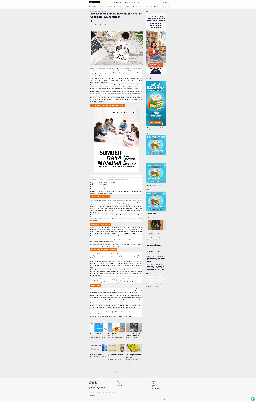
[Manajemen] (156, 7)
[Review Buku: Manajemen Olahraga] (116, 327)
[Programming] (149, 7)
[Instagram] (104, 392)
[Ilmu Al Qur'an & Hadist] (112, 7)
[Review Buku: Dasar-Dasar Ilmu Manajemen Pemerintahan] (134, 327)
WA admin (109, 193)
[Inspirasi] (121, 7)
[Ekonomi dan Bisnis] (162, 256)
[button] (164, 2)
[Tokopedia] (96, 394)
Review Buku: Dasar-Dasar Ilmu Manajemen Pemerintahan (134, 334)
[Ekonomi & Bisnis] (93, 7)
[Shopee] (91, 394)
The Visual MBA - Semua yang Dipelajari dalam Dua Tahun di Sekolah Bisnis (133, 356)
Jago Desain (116, 399)
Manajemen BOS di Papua (96, 333)
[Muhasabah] (134, 7)
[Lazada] (101, 394)
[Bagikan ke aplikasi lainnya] (110, 24)
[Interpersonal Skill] (165, 7)
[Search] (166, 2)
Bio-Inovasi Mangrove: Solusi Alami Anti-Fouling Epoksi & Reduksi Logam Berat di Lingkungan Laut (156, 245)
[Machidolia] (92, 395)
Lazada (108, 191)
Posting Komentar (116, 371)
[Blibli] (110, 394)
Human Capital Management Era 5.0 (115, 355)
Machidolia (121, 312)
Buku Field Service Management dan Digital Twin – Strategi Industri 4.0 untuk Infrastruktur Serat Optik (156, 268)
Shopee (103, 191)
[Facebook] (95, 392)
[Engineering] (102, 7)
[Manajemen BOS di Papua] (98, 327)
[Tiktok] (90, 392)
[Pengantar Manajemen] (98, 348)
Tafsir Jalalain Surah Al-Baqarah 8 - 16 (156, 234)
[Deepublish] (154, 242)
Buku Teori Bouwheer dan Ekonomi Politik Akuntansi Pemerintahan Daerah (156, 260)
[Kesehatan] (127, 7)
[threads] (99, 392)
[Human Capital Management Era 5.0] (116, 348)
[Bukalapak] (106, 394)
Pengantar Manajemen (96, 354)
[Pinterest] (113, 392)
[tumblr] (108, 392)
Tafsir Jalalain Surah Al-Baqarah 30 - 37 (156, 252)
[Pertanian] (141, 7)
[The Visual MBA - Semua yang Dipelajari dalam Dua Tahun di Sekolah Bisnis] (134, 348)
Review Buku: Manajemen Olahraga (114, 334)
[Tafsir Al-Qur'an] (155, 232)
